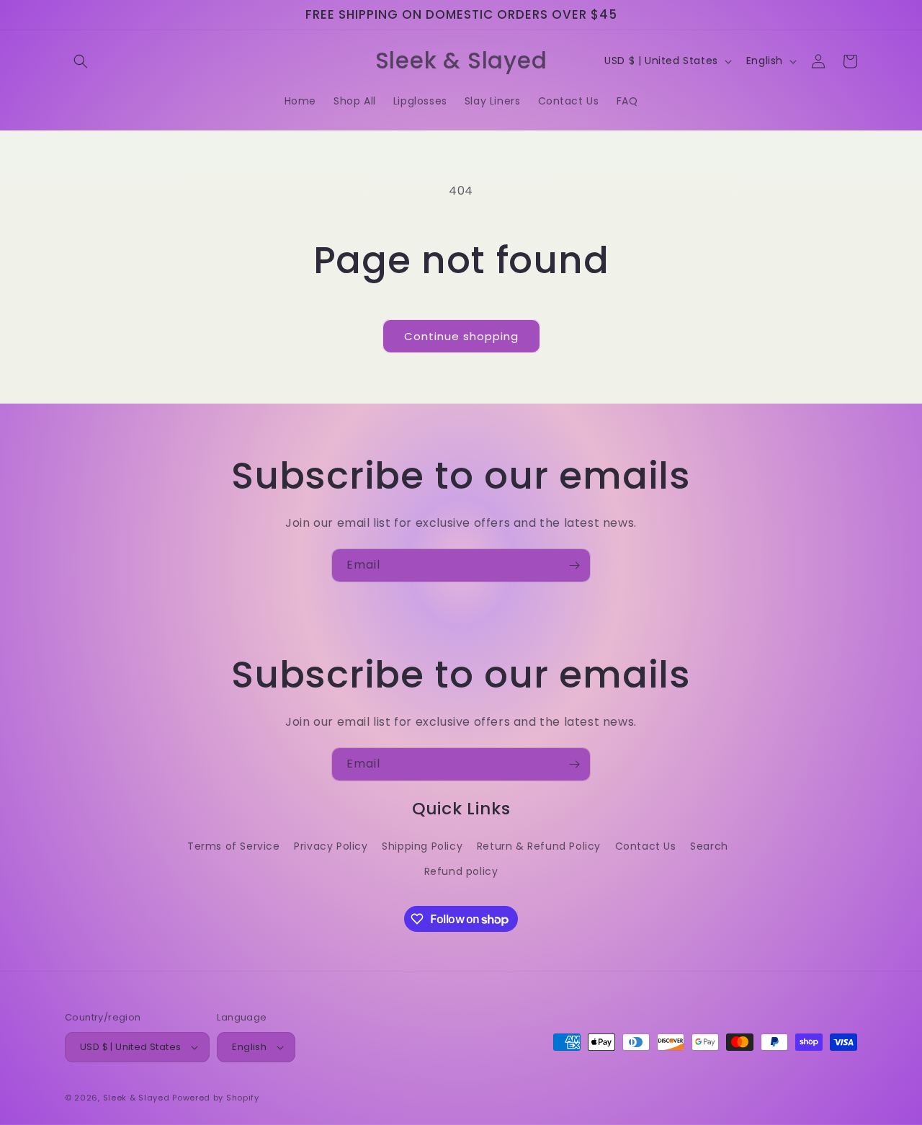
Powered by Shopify (215, 1097)
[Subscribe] (574, 565)
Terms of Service (233, 846)
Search (709, 846)
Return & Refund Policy (539, 846)
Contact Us (645, 846)
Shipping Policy (422, 846)
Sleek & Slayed (136, 1097)
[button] (81, 61)
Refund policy (461, 871)
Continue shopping (461, 336)
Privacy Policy (330, 846)
